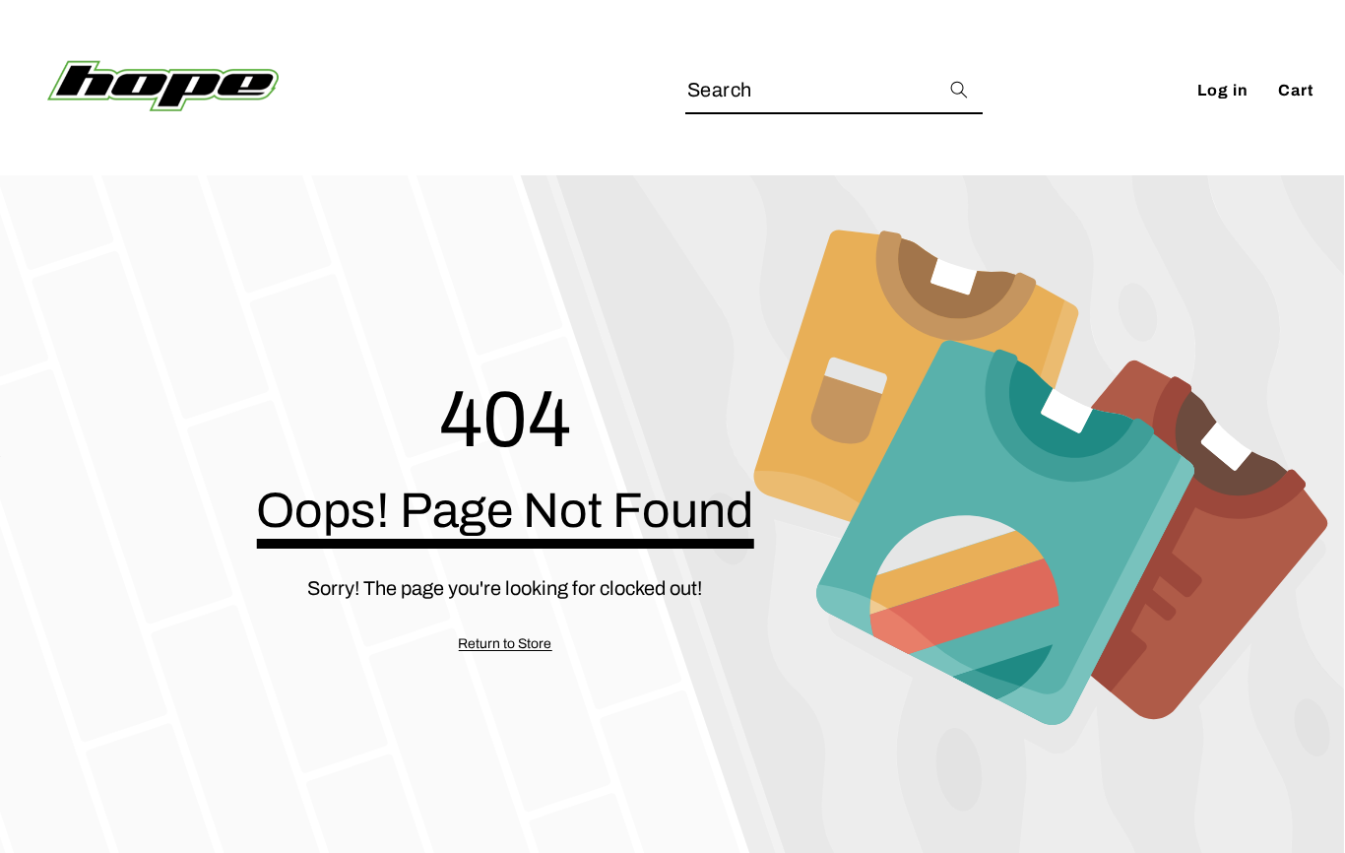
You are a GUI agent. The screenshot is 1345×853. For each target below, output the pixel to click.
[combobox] (834, 90)
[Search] (958, 90)
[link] (504, 644)
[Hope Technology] (163, 90)
